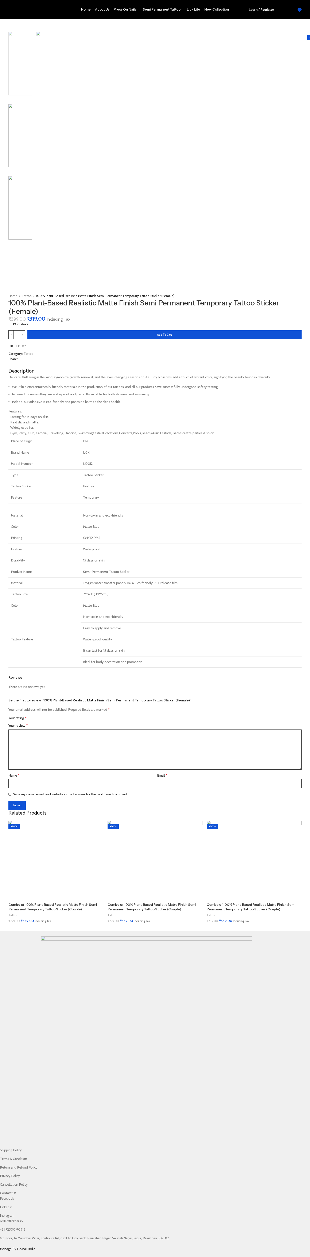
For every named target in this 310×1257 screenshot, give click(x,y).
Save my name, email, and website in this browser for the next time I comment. (70, 794)
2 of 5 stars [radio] (36, 718)
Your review (18, 726)
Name (13, 775)
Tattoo (29, 354)
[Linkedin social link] (27, 365)
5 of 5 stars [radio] (46, 718)
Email (162, 775)
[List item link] (146, 1150)
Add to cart (164, 334)
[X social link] (16, 365)
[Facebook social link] (11, 365)
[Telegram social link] (32, 365)
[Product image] (55, 860)
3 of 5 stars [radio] (39, 718)
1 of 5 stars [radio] (32, 718)
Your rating (17, 718)
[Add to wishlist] (10, 341)
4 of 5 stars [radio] (43, 718)
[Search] (279, 9)
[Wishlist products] (287, 9)
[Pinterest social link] (21, 365)
